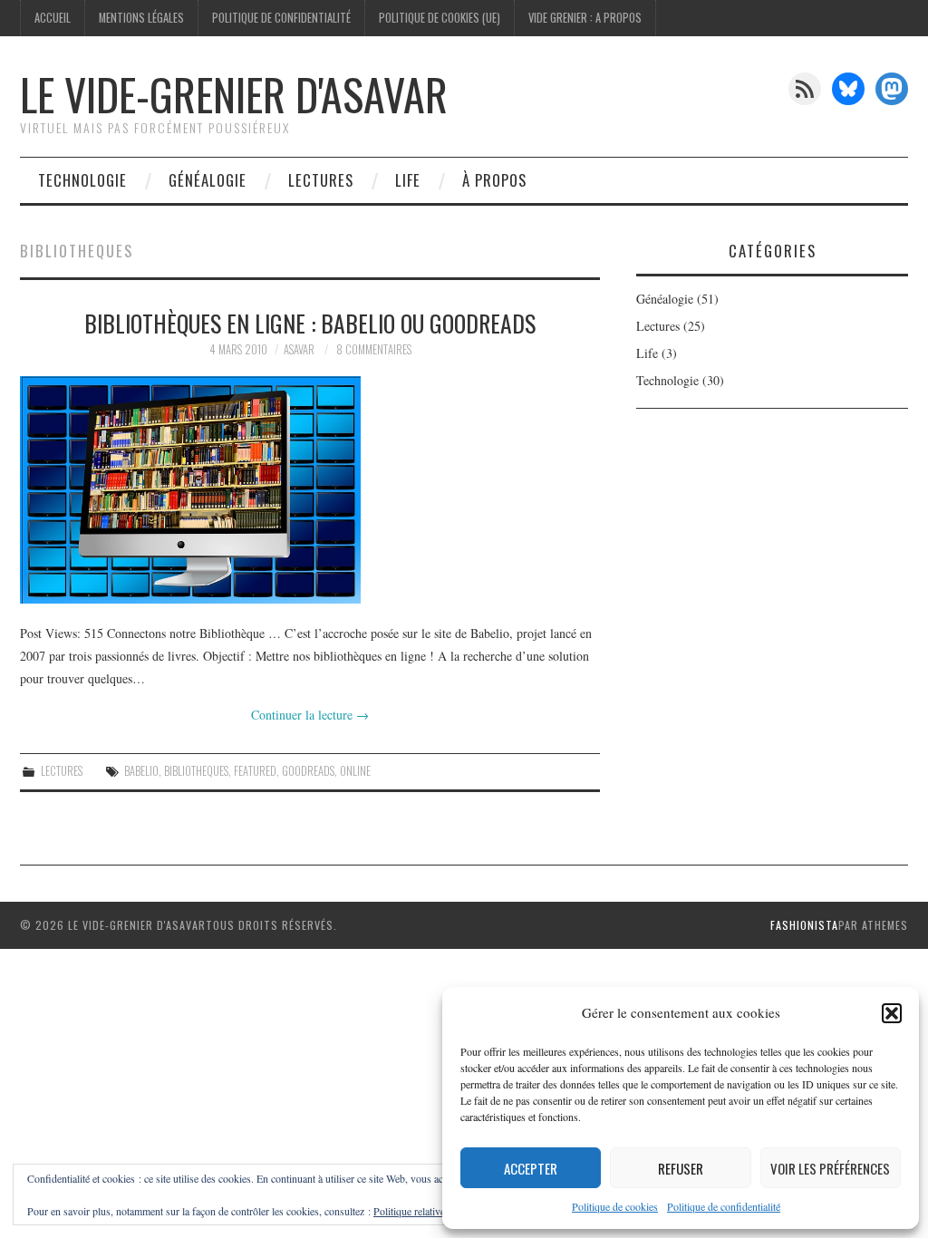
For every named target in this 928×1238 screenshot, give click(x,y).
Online (355, 770)
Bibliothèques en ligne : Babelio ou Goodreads (310, 322)
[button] (892, 1013)
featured (255, 770)
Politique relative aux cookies (435, 1211)
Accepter (530, 1168)
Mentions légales (141, 17)
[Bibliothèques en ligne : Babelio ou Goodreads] (310, 489)
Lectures (320, 180)
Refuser (680, 1168)
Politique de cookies (615, 1206)
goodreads (308, 770)
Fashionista (804, 924)
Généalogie (207, 180)
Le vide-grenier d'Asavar (234, 94)
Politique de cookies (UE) (439, 17)
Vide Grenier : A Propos (585, 17)
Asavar (299, 349)
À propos (494, 180)
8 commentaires (373, 349)
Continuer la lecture (310, 714)
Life (407, 180)
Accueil (52, 17)
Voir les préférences (830, 1168)
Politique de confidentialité (723, 1206)
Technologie (82, 180)
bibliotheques (196, 770)
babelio (141, 770)
